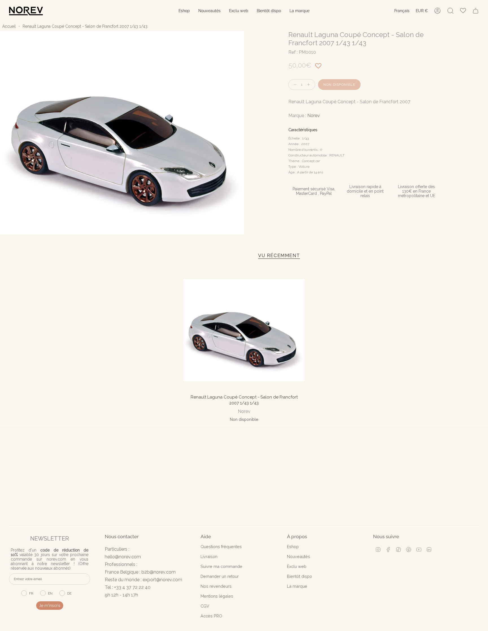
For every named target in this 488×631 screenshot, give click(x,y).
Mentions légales (217, 596)
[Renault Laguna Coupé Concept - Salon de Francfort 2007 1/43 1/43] (244, 330)
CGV (205, 606)
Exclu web (296, 566)
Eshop (293, 546)
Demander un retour (220, 576)
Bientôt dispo (299, 576)
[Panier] (475, 11)
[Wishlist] (463, 11)
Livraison (209, 556)
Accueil (9, 26)
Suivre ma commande (221, 566)
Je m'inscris (49, 605)
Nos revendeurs (216, 586)
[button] (184, 11)
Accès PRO (211, 615)
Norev (313, 115)
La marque (297, 586)
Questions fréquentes (221, 546)
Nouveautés (298, 556)
